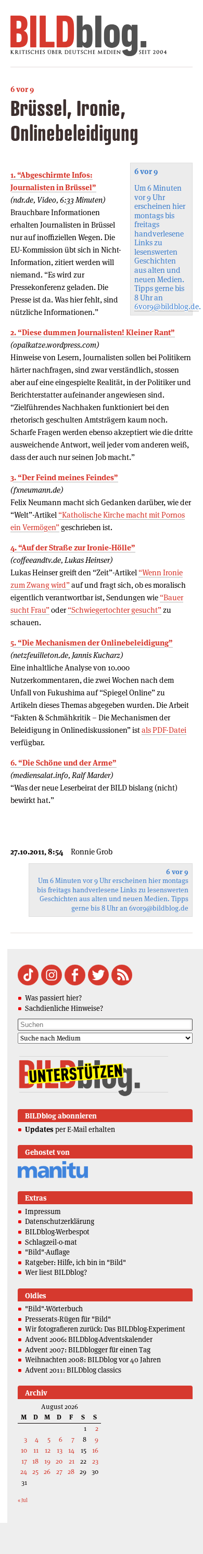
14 (71, 1450)
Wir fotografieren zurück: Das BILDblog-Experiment (105, 1329)
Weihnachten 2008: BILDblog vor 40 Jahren (93, 1359)
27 (59, 1471)
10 (24, 1450)
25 (35, 1471)
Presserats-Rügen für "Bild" (68, 1319)
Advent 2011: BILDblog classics (73, 1370)
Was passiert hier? (53, 998)
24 (23, 1471)
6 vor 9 (22, 89)
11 (36, 1450)
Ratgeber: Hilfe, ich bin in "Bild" (75, 1262)
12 (47, 1450)
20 (59, 1461)
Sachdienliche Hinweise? (64, 1008)
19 (47, 1461)
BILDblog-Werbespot (57, 1231)
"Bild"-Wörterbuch (54, 1308)
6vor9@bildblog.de (166, 306)
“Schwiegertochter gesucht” (114, 610)
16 (95, 1450)
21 (71, 1461)
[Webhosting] (53, 1176)
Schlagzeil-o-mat (51, 1242)
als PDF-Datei (164, 730)
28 (71, 1471)
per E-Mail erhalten (70, 1129)
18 (35, 1461)
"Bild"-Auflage (47, 1252)
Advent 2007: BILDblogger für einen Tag (87, 1349)
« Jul (23, 1500)
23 (95, 1461)
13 (59, 1450)
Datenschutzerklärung (59, 1221)
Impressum (43, 1211)
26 (47, 1471)
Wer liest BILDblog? (56, 1272)
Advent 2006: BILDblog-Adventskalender (89, 1339)
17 (24, 1461)
